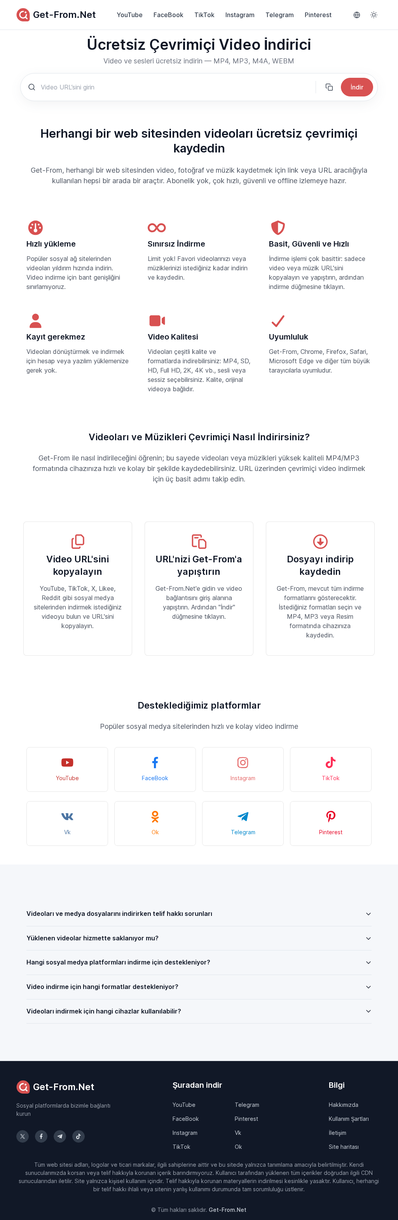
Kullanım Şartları (349, 1118)
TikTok (204, 15)
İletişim (337, 1132)
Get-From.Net (64, 14)
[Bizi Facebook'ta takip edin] (41, 1136)
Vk (238, 1132)
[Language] (357, 15)
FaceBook (168, 15)
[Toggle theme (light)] (374, 15)
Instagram (240, 15)
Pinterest (318, 15)
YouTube (130, 15)
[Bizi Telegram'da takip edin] (60, 1136)
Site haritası (344, 1146)
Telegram (279, 15)
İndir (357, 87)
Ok (238, 1146)
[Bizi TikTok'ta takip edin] (78, 1136)
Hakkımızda (343, 1104)
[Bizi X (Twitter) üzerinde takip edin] (22, 1136)
